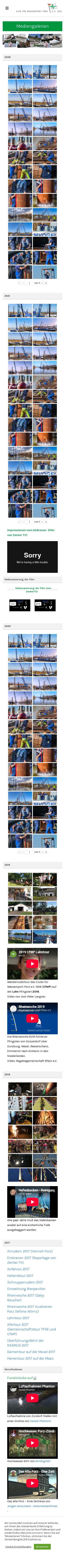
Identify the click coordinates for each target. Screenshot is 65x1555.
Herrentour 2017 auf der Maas (30, 1358)
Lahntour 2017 (18, 1318)
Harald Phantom (40, 1421)
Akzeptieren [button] (42, 1546)
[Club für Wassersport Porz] (38, 8)
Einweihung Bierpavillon (26, 1289)
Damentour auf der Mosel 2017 (31, 1352)
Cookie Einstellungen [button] (18, 1546)
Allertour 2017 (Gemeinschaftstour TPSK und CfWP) (31, 1329)
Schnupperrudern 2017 (25, 1282)
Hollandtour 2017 (20, 1276)
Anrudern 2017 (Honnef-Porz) (30, 1251)
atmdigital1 (43, 1461)
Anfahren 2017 (18, 1269)
